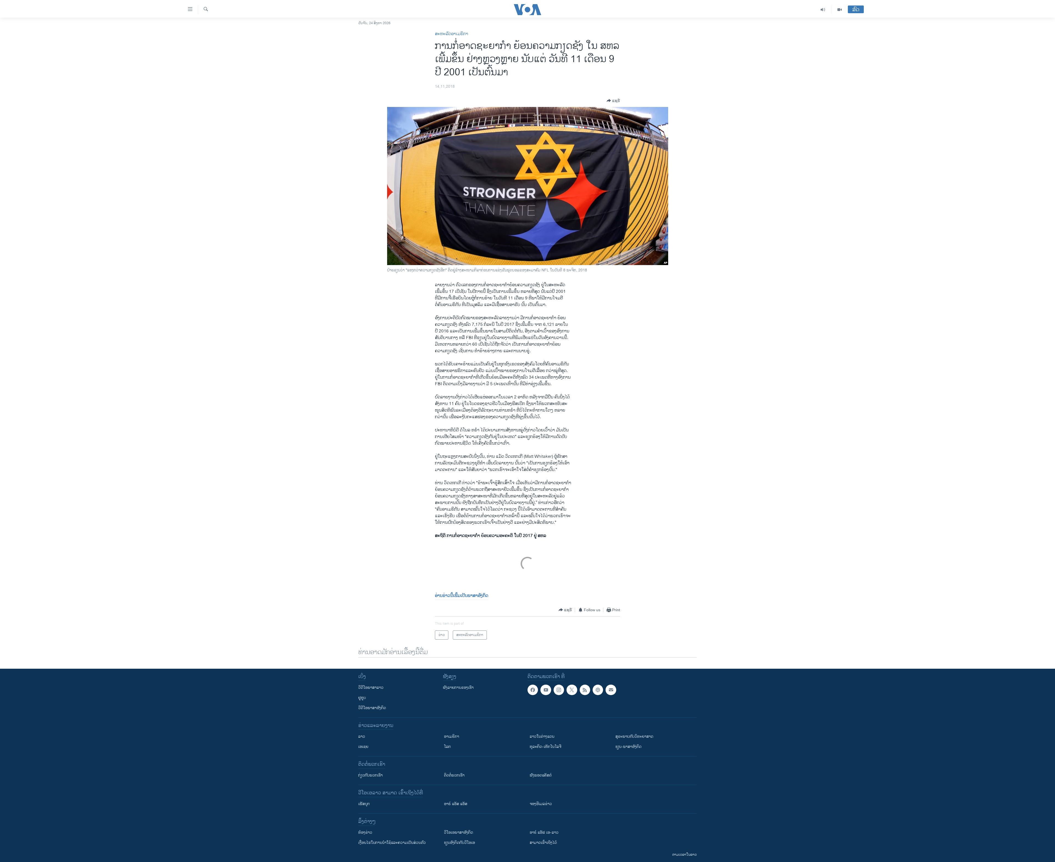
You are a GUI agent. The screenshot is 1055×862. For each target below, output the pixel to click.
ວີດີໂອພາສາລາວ (371, 687)
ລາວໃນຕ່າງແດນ (542, 736)
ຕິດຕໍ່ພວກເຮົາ (454, 775)
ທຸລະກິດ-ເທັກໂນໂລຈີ (545, 747)
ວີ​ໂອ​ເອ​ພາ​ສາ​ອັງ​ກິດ (458, 832)
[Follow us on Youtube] (545, 690)
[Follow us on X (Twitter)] (572, 690)
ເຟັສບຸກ (364, 804)
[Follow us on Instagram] (559, 690)
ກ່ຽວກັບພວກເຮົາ (370, 775)
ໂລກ (447, 747)
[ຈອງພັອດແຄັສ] (611, 690)
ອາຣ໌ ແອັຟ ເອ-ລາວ (544, 832)
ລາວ (361, 736)
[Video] (839, 9)
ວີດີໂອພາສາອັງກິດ (372, 708)
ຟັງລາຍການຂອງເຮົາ (458, 687)
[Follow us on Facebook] (533, 690)
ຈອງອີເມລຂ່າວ (541, 804)
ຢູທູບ (362, 698)
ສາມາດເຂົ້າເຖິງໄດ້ (543, 843)
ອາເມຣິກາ (451, 736)
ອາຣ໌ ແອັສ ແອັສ (455, 804)
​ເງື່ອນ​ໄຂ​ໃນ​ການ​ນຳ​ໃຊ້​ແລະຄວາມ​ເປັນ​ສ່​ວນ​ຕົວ (392, 843)
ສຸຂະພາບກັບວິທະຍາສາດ (634, 736)
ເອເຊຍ (363, 747)
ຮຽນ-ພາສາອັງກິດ (628, 747)
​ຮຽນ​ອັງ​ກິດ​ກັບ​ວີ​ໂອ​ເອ (459, 843)
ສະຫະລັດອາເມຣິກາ (451, 34)
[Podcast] (598, 690)
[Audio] (823, 9)
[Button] (613, 100)
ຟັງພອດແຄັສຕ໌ (541, 775)
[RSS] (585, 690)
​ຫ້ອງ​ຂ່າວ (365, 832)
